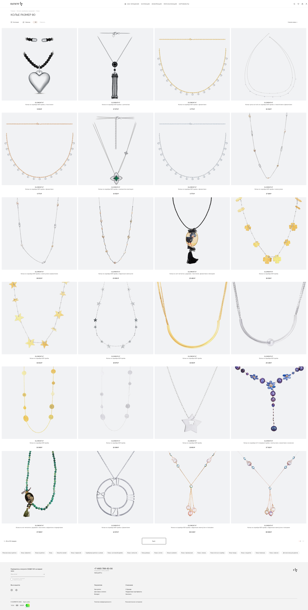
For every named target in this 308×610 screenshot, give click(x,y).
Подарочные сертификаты (134, 592)
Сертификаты (184, 4)
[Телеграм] (16, 590)
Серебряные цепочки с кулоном (94, 552)
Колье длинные (146, 552)
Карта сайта (26, 602)
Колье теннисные (260, 552)
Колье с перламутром (187, 552)
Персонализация (170, 4)
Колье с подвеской (76, 552)
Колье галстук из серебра (217, 552)
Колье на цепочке (40, 552)
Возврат (97, 594)
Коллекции (145, 4)
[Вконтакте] (12, 590)
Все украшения (133, 4)
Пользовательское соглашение (133, 602)
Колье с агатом (158, 552)
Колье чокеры (233, 552)
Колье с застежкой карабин (115, 552)
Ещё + (154, 541)
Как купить (97, 589)
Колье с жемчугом (132, 552)
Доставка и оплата (100, 592)
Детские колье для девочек (290, 552)
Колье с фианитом (26, 552)
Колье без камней (61, 552)
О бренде (128, 589)
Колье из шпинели (172, 552)
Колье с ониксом (274, 552)
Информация (157, 4)
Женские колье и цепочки (9, 552)
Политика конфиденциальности (102, 602)
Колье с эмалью (201, 552)
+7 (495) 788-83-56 (103, 568)
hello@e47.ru (98, 573)
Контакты (128, 594)
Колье (50, 552)
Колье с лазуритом (246, 552)
